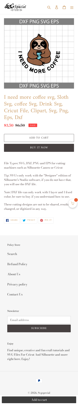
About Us (13, 274)
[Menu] (72, 7)
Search (12, 254)
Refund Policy (17, 264)
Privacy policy (17, 284)
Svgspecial (44, 393)
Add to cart (39, 399)
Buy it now (39, 147)
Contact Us (15, 294)
